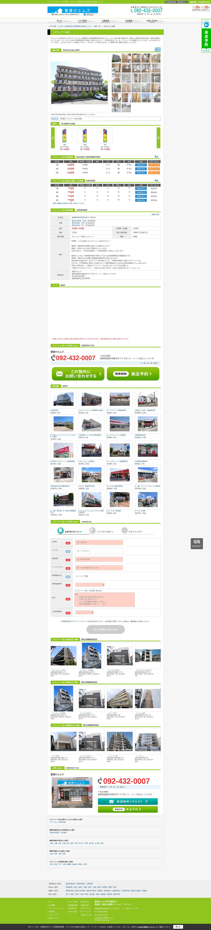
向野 (86, 843)
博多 (86, 894)
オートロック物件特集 (58, 822)
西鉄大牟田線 (76, 221)
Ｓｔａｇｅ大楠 (140, 713)
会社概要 (52, 905)
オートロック (86, 912)
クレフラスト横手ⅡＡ (114, 670)
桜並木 (80, 864)
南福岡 (74, 864)
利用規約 (65, 621)
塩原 (59, 843)
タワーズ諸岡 (55, 756)
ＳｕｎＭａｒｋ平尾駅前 (86, 670)
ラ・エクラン (139, 756)
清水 (68, 843)
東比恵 (92, 894)
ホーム (51, 902)
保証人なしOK (86, 915)
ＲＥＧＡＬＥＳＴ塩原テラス (144, 670)
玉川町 (97, 843)
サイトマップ (53, 915)
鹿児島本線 (76, 223)
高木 (76, 843)
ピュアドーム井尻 (113, 756)
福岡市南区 (80, 217)
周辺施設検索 (73, 905)
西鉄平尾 (116, 894)
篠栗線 (100, 891)
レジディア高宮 (112, 713)
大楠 (55, 843)
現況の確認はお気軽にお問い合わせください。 (69, 203)
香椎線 (144, 891)
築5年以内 (85, 902)
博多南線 (107, 891)
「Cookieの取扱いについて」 (146, 927)
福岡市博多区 (54, 832)
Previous (53, 82)
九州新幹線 (125, 891)
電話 (86, 576)
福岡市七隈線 (135, 891)
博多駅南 (69, 887)
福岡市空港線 (91, 891)
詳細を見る (141, 165)
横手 (72, 843)
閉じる (178, 927)
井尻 (86, 217)
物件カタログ (53, 918)
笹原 (82, 223)
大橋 (64, 843)
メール (80, 576)
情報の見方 (156, 214)
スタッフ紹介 (73, 902)
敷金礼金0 (85, 905)
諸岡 (80, 887)
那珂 (99, 887)
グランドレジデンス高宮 (58, 670)
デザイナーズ (86, 908)
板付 (115, 887)
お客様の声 (72, 908)
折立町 (91, 843)
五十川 (81, 843)
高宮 (102, 843)
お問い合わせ (154, 165)
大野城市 (63, 832)
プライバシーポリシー (79, 621)
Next (106, 82)
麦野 (110, 887)
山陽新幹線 (116, 891)
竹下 (82, 225)
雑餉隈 (69, 864)
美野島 (104, 887)
